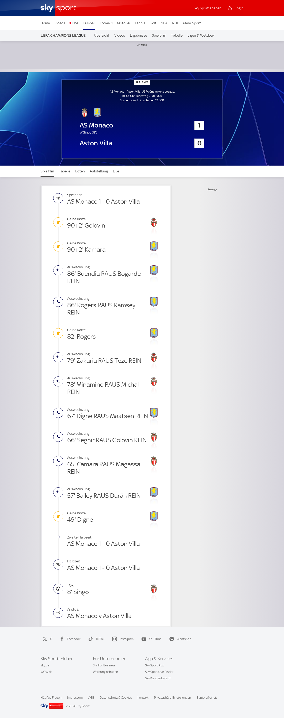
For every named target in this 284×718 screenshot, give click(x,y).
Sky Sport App (154, 665)
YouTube (155, 639)
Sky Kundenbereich (158, 678)
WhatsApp (184, 639)
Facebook (73, 639)
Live (116, 171)
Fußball (89, 23)
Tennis (140, 23)
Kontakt (142, 697)
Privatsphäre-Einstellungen (172, 697)
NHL (175, 23)
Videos (59, 23)
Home (45, 23)
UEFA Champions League (63, 35)
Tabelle (177, 35)
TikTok (100, 639)
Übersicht (101, 35)
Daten (80, 171)
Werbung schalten (105, 672)
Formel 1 (106, 23)
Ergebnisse (138, 35)
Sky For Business (104, 665)
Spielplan (159, 35)
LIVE (75, 23)
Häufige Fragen (51, 697)
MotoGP (123, 23)
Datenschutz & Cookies (116, 697)
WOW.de (46, 672)
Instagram (127, 639)
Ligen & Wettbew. (201, 35)
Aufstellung (99, 171)
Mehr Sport (192, 23)
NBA (164, 23)
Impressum (75, 697)
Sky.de (45, 665)
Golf (153, 23)
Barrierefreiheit (207, 697)
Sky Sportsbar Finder (159, 672)
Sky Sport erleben (207, 8)
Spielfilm (47, 171)
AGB (91, 697)
